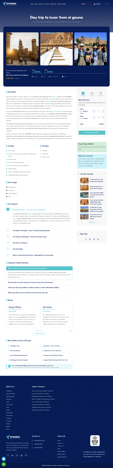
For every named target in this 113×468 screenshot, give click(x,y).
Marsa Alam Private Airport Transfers (42, 391)
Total (81, 124)
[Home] (9, 4)
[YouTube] (21, 455)
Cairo (7, 402)
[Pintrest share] (94, 239)
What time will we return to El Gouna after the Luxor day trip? (28, 292)
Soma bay (9, 399)
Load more (92, 222)
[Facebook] (8, 455)
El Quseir (8, 421)
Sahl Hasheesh (10, 396)
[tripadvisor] (95, 441)
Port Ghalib (9, 415)
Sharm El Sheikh (10, 393)
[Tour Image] (22, 48)
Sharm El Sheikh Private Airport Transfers (43, 399)
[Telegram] (4, 459)
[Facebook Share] (85, 239)
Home (32, 4)
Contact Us (41, 4)
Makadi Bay (9, 412)
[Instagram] (17, 455)
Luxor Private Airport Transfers (40, 402)
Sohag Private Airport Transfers (41, 410)
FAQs (58, 448)
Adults (82, 109)
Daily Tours (53, 4)
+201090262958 (38, 444)
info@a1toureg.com (39, 440)
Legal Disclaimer (62, 457)
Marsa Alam (9, 404)
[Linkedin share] (98, 239)
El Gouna (54, 96)
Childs (81, 116)
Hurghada (9, 391)
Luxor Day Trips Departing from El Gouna (49, 22)
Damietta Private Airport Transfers (41, 407)
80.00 (101, 124)
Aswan (8, 410)
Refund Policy (61, 454)
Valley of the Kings (55, 111)
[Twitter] (12, 455)
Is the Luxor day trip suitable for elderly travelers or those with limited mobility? (33, 287)
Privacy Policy (61, 451)
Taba (7, 429)
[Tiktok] (26, 455)
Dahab (8, 426)
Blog (36, 4)
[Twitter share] (89, 239)
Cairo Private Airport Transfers (40, 393)
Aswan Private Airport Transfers (41, 404)
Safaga (8, 423)
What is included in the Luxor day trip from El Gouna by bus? (27, 268)
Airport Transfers (61, 4)
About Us (47, 4)
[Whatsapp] (4, 464)
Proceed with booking (92, 132)
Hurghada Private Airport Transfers (42, 396)
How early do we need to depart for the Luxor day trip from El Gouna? (30, 282)
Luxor (49, 101)
